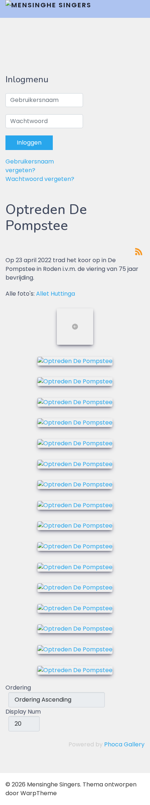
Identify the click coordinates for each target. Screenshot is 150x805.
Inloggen (29, 142)
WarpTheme (38, 793)
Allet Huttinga (55, 293)
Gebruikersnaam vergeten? (29, 165)
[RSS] (139, 251)
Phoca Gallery (124, 744)
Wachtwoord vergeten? (39, 179)
